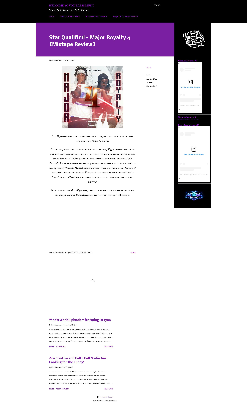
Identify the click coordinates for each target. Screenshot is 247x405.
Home (51, 17)
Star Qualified (151, 86)
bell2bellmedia (196, 174)
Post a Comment (62, 389)
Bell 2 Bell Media (185, 174)
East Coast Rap (151, 79)
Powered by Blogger (106, 397)
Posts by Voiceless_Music (188, 119)
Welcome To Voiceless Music (71, 5)
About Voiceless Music (70, 17)
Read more (109, 347)
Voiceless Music (184, 105)
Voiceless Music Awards (96, 17)
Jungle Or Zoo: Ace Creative (125, 17)
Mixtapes (149, 82)
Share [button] (148, 68)
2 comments (61, 347)
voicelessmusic (196, 105)
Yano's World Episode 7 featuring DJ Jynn (80, 320)
